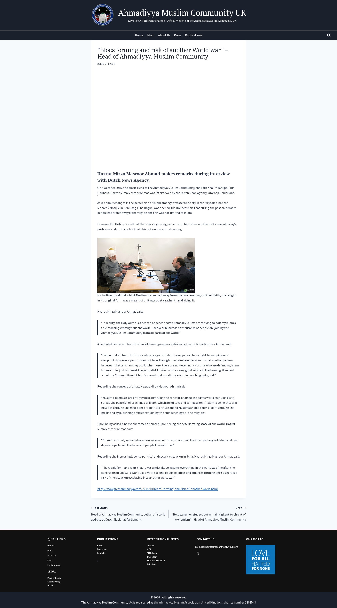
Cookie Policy (53, 581)
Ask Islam (151, 564)
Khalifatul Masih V (156, 560)
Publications (193, 35)
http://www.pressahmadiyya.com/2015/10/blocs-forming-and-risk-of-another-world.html (157, 489)
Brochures (102, 549)
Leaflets (101, 552)
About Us (164, 35)
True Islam (152, 556)
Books (100, 545)
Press (177, 35)
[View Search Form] (328, 35)
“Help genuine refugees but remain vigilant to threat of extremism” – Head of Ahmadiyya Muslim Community (209, 514)
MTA (149, 549)
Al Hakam (152, 552)
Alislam (150, 545)
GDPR (50, 585)
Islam (150, 35)
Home (139, 35)
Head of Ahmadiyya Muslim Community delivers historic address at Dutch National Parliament (128, 514)
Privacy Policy (54, 577)
